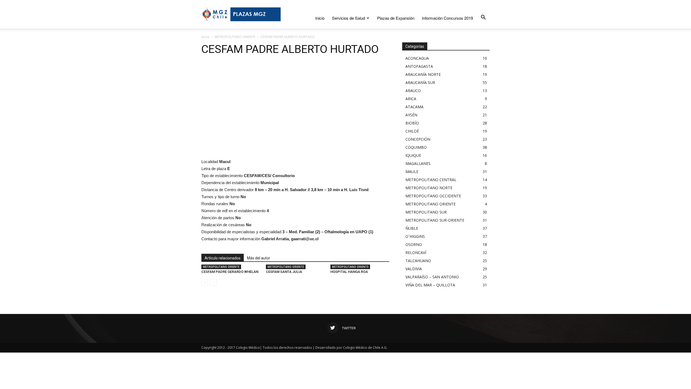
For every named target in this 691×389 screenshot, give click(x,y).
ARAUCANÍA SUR (420, 82)
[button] (483, 17)
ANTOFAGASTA (419, 66)
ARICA (410, 98)
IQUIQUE (413, 155)
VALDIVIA (413, 268)
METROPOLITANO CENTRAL (430, 179)
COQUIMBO (416, 147)
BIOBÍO (412, 123)
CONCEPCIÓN (417, 139)
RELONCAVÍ (415, 252)
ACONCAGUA (417, 58)
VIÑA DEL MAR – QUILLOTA (430, 284)
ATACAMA (414, 106)
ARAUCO (413, 90)
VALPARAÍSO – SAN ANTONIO (432, 276)
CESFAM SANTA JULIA (284, 272)
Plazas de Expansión (395, 18)
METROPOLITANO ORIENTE (235, 37)
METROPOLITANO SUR (426, 212)
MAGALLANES (418, 163)
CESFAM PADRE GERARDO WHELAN (229, 272)
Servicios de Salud (348, 18)
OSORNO (413, 244)
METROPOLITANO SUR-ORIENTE (434, 220)
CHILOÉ (412, 131)
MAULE (411, 171)
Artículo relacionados (223, 258)
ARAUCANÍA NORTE (423, 74)
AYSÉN (411, 114)
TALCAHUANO (418, 260)
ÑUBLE (411, 228)
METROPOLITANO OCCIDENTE (433, 195)
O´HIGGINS (415, 236)
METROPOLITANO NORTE (428, 187)
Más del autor (258, 258)
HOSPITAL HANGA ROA (349, 272)
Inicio (319, 18)
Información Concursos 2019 (447, 18)
